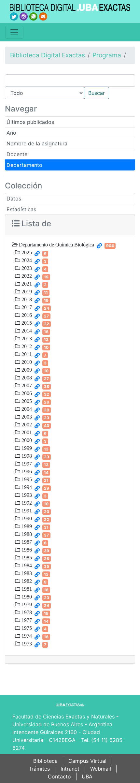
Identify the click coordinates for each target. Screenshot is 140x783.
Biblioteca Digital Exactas (47, 55)
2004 (26, 408)
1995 (26, 479)
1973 (26, 643)
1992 (26, 502)
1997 (26, 463)
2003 (26, 416)
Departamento (24, 165)
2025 (26, 252)
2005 (26, 401)
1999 (26, 448)
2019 (26, 291)
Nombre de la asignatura (37, 143)
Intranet (70, 768)
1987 (26, 541)
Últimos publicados (30, 122)
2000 (26, 440)
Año (11, 132)
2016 (26, 315)
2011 (26, 354)
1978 (26, 612)
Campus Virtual (87, 761)
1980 (26, 596)
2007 (26, 385)
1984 (26, 565)
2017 (26, 307)
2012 (26, 346)
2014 (26, 330)
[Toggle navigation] (14, 32)
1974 (26, 635)
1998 (26, 455)
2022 (26, 275)
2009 (26, 369)
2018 (26, 299)
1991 (26, 510)
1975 (26, 627)
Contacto (59, 776)
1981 (26, 588)
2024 (26, 260)
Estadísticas (21, 209)
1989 (26, 526)
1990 (26, 518)
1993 (26, 494)
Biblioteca (45, 761)
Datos (14, 198)
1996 (26, 471)
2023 (26, 268)
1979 (26, 604)
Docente (17, 154)
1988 (26, 534)
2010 (26, 361)
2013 (26, 338)
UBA (87, 776)
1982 (26, 581)
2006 (26, 393)
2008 (26, 377)
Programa (106, 55)
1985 (26, 557)
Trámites (39, 768)
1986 (26, 549)
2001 (26, 432)
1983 (26, 573)
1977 (26, 620)
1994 (26, 487)
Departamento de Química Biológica (56, 244)
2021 (26, 283)
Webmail (100, 768)
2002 (26, 424)
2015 (26, 322)
